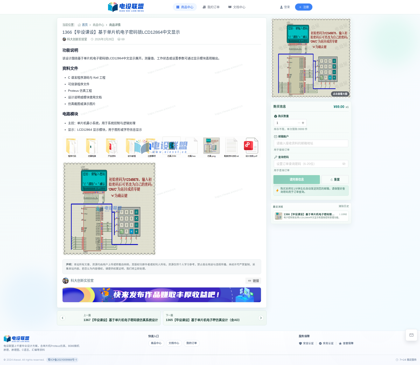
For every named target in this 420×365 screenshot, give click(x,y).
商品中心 (156, 343)
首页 (85, 24)
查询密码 (283, 157)
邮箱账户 (283, 136)
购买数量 (283, 116)
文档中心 (174, 343)
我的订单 (191, 343)
